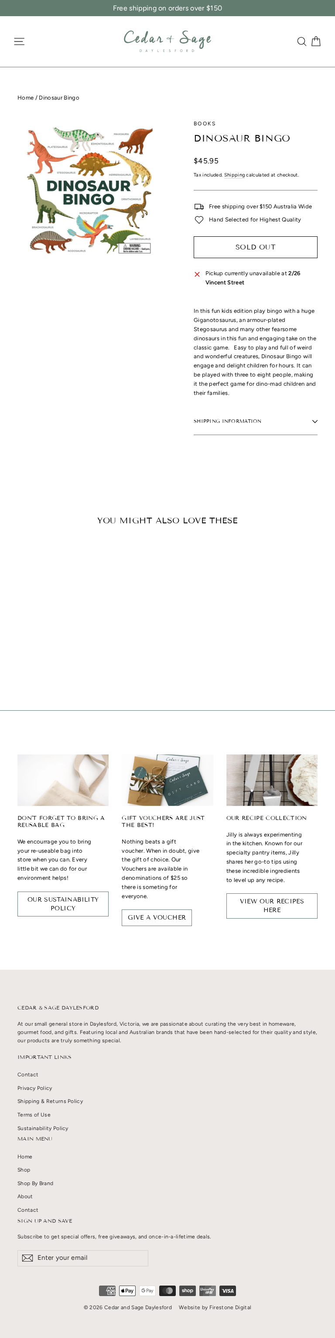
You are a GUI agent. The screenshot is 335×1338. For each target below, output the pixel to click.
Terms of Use (34, 1115)
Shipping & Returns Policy (50, 1101)
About (25, 1196)
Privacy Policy (34, 1088)
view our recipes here (272, 906)
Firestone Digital (230, 1307)
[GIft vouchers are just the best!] (167, 780)
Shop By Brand (35, 1183)
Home (25, 97)
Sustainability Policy (42, 1128)
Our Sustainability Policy (63, 904)
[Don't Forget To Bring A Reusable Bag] (63, 780)
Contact (27, 1075)
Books (205, 124)
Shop (23, 1170)
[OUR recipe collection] (272, 780)
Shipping (234, 175)
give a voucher (157, 917)
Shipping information (228, 421)
